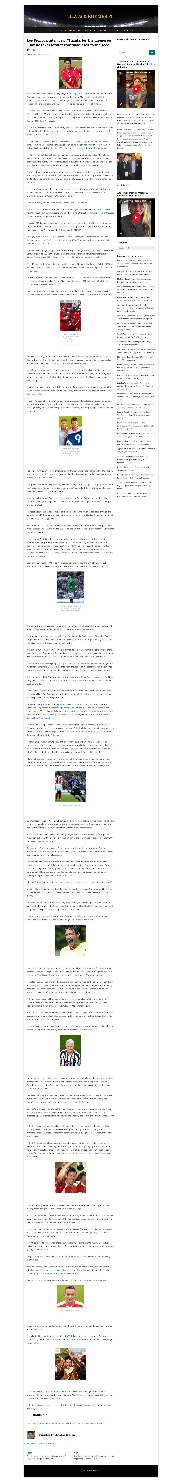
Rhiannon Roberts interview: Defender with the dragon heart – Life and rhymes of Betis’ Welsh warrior (135, 397)
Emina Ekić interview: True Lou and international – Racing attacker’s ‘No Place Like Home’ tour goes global (135, 426)
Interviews (36, 1421)
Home (50, 30)
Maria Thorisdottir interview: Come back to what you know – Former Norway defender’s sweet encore (134, 263)
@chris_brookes (123, 185)
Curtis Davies (104, 209)
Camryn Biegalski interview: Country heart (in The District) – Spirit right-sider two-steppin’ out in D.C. (135, 415)
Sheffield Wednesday (89, 1423)
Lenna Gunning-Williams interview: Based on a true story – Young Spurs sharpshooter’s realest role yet (135, 368)
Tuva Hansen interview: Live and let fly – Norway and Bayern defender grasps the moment (133, 459)
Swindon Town (101, 1423)
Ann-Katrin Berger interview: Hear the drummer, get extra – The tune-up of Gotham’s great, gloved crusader (135, 308)
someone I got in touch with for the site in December (51, 1273)
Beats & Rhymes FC (91, 16)
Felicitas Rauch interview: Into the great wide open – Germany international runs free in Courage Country (134, 326)
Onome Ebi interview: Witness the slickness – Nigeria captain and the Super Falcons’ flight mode (135, 485)
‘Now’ (101, 226)
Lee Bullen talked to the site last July (72, 704)
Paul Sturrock (79, 1423)
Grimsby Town (56, 1423)
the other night (67, 1132)
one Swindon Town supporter (80, 1339)
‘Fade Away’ (87, 145)
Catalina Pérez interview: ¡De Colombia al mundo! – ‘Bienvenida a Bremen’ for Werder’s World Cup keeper (135, 386)
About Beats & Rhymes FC (97, 30)
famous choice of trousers (102, 213)
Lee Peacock (65, 1423)
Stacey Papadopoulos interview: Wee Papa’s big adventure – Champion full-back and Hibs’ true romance (136, 289)
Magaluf (72, 1423)
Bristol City (35, 1423)
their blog (106, 1339)
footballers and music (45, 1423)
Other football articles (68, 30)
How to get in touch (124, 30)
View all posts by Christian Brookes (41, 1443)
